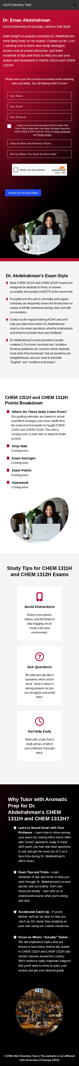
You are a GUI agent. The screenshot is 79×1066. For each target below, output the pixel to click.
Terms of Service (62, 131)
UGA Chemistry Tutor (17, 5)
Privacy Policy (44, 135)
